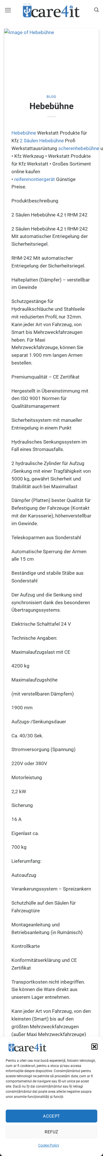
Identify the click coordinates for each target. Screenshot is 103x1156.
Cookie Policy (48, 1145)
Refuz (51, 1132)
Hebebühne (23, 133)
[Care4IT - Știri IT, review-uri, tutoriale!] (51, 10)
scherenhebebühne (78, 148)
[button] (94, 1046)
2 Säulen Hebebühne (42, 140)
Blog (51, 97)
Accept (51, 1116)
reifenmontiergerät (34, 179)
